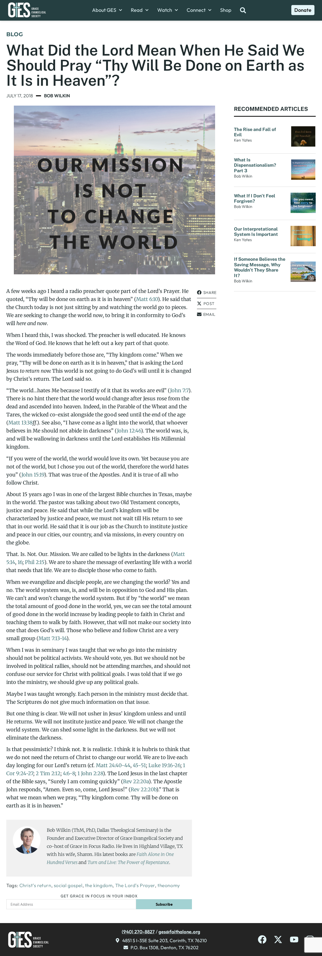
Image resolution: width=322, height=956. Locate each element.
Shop (225, 10)
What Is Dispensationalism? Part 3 (255, 165)
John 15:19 (32, 474)
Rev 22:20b (143, 789)
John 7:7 (179, 390)
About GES (104, 10)
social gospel (68, 885)
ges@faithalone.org (179, 932)
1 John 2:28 (90, 773)
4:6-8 (69, 773)
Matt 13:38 (20, 422)
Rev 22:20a (136, 781)
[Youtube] (294, 939)
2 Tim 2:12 (48, 773)
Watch (164, 10)
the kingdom (99, 885)
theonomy (168, 885)
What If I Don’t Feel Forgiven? (254, 198)
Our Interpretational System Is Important (257, 231)
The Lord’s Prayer (135, 885)
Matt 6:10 (147, 299)
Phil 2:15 (34, 562)
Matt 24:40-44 (113, 765)
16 (20, 562)
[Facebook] (262, 939)
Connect (196, 10)
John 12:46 (129, 430)
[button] (206, 292)
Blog (14, 34)
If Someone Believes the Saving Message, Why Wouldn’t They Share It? (259, 267)
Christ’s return (35, 885)
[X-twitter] (278, 939)
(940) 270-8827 (138, 932)
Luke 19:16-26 (164, 765)
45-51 (139, 765)
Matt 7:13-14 (52, 638)
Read (137, 10)
